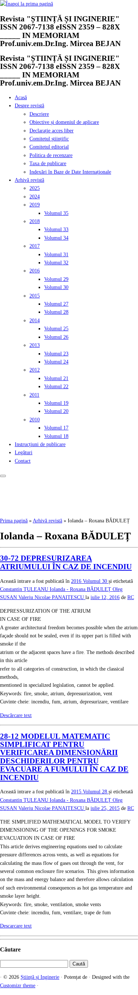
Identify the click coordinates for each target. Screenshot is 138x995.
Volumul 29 (56, 279)
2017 (34, 246)
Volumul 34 (56, 238)
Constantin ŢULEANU (25, 589)
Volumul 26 (56, 337)
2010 (34, 419)
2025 (34, 188)
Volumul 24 (56, 362)
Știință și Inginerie (40, 977)
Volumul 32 (56, 262)
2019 (34, 205)
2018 (34, 221)
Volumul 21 (56, 378)
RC (130, 597)
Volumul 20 (56, 411)
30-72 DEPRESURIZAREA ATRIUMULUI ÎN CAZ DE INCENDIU (66, 562)
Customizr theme (17, 985)
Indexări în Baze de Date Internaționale (70, 172)
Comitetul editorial (49, 147)
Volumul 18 (56, 436)
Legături (23, 452)
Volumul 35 (56, 213)
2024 (34, 196)
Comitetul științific (49, 139)
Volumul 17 (56, 428)
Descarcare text (16, 926)
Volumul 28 (56, 312)
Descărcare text (16, 715)
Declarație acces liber (51, 130)
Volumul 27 (56, 304)
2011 (34, 395)
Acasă (21, 97)
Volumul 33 (56, 229)
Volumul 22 (56, 386)
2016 (34, 271)
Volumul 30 (56, 287)
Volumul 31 (56, 254)
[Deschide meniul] (3, 476)
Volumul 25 (56, 328)
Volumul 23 (56, 353)
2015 (34, 296)
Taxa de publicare (47, 163)
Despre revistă (29, 105)
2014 (34, 320)
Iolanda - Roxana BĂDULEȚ (81, 589)
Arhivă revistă (29, 180)
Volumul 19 (56, 403)
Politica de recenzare (50, 155)
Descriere (39, 114)
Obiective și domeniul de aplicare (64, 122)
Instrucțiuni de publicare (40, 444)
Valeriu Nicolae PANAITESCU (51, 597)
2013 (34, 345)
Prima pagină (14, 520)
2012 (34, 370)
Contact (23, 461)
